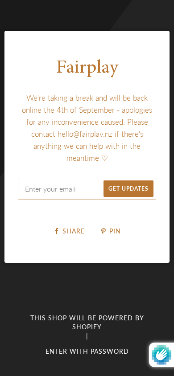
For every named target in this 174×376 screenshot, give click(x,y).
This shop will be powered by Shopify (87, 322)
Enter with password (87, 351)
